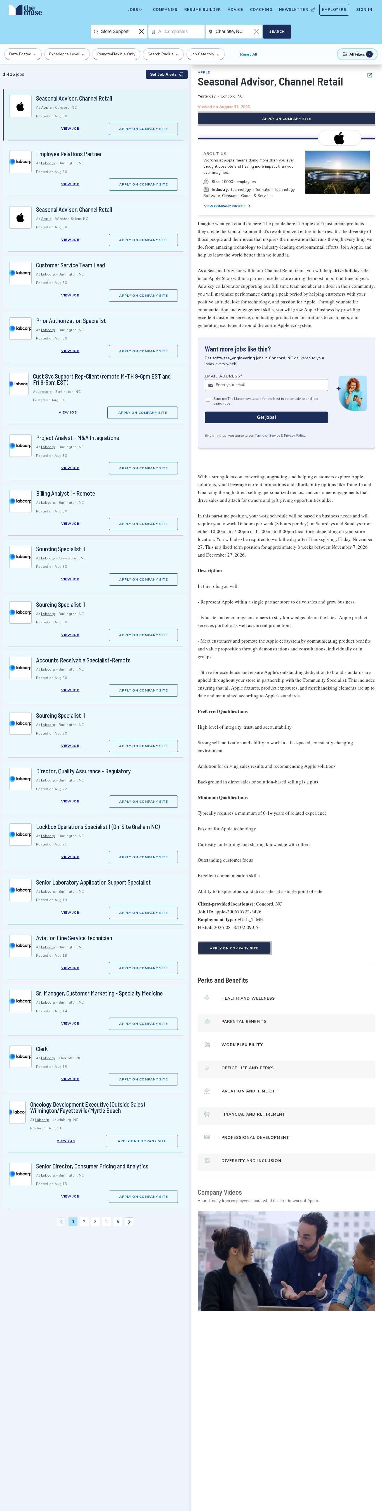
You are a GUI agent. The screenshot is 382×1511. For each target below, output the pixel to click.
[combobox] (124, 31)
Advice (235, 9)
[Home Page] (25, 11)
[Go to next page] (129, 1221)
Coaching (261, 9)
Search (277, 31)
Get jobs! (266, 417)
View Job (70, 128)
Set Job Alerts (163, 74)
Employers (334, 9)
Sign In (364, 9)
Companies (165, 9)
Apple (46, 107)
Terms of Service (267, 435)
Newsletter (293, 9)
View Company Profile (225, 206)
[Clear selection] (142, 31)
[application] (286, 1261)
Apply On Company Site (143, 129)
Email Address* (223, 376)
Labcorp (48, 163)
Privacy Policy (294, 435)
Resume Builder (202, 9)
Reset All (248, 54)
